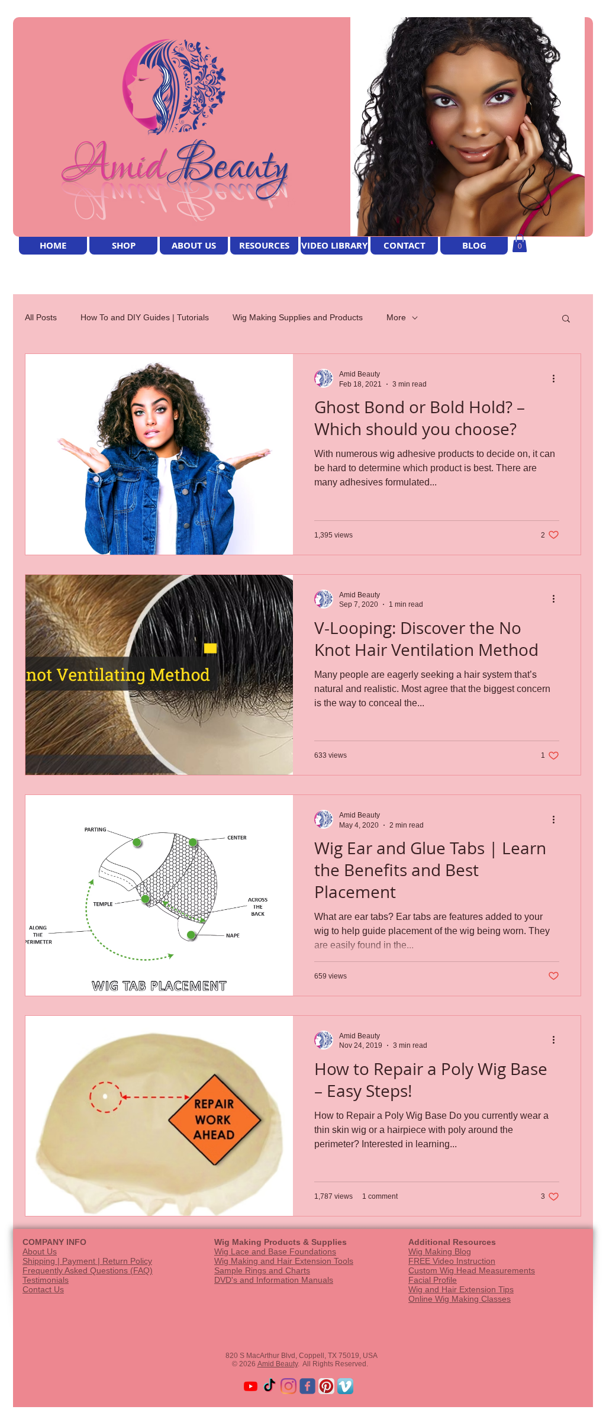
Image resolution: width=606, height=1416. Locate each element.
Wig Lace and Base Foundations (275, 1251)
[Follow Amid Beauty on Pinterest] (326, 1386)
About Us (39, 1251)
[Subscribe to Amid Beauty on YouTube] (251, 1386)
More (396, 317)
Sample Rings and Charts (262, 1270)
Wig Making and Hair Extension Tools (283, 1261)
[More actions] (557, 378)
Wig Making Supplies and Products (298, 317)
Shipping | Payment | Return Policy (87, 1261)
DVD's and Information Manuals (273, 1280)
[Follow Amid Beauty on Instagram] (288, 1386)
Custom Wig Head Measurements (471, 1270)
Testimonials (45, 1280)
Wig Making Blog (439, 1251)
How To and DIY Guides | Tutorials (144, 317)
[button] (519, 243)
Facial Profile (432, 1280)
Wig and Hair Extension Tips (461, 1289)
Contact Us (43, 1289)
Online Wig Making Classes (459, 1299)
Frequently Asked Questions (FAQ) (87, 1270)
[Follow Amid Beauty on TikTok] (270, 1386)
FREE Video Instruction (451, 1261)
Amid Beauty (277, 1364)
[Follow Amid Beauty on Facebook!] (307, 1386)
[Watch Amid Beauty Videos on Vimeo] (345, 1386)
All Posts (41, 317)
